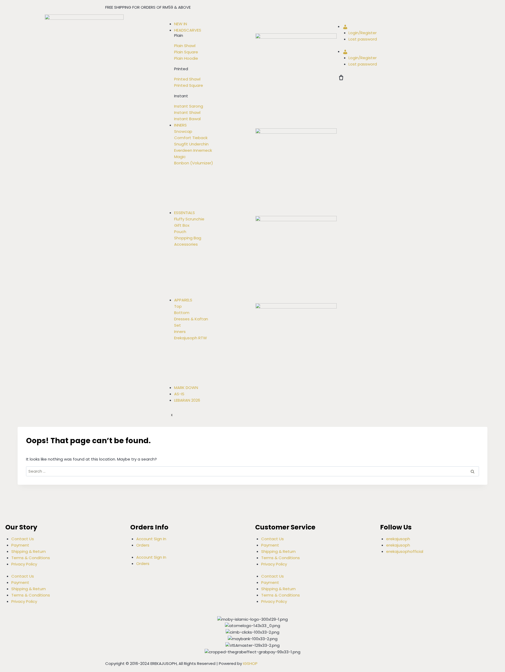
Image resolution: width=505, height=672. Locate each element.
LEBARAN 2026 (187, 400)
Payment (20, 545)
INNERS (180, 125)
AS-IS (179, 394)
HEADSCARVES (187, 30)
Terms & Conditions (30, 557)
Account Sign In (151, 539)
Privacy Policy (24, 564)
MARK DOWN (186, 387)
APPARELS (183, 300)
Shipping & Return (28, 551)
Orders (142, 545)
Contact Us (22, 539)
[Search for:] (252, 471)
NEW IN (180, 24)
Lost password (363, 39)
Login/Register (363, 33)
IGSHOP (250, 663)
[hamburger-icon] (171, 19)
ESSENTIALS (184, 212)
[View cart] (341, 77)
